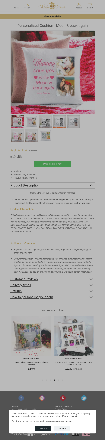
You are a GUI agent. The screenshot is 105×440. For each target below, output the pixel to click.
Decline (62, 428)
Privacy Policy (69, 416)
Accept (43, 428)
